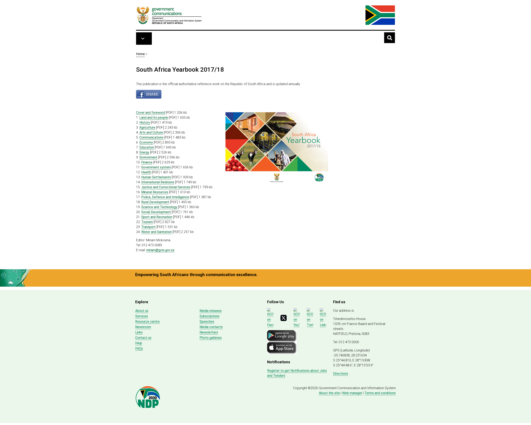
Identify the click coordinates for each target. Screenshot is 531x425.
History (144, 122)
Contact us (143, 338)
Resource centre (147, 322)
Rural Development (155, 202)
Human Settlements (156, 177)
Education (146, 147)
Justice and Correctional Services (165, 187)
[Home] (169, 15)
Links (139, 332)
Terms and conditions (380, 393)
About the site (329, 393)
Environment (148, 157)
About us (141, 311)
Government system (156, 167)
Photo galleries (211, 338)
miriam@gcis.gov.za (160, 250)
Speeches (207, 322)
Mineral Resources (154, 192)
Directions (340, 373)
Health (146, 172)
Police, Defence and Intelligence (165, 197)
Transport (148, 227)
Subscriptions (209, 316)
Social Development (156, 212)
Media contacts (211, 327)
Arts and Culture (151, 132)
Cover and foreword (150, 113)
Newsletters (209, 332)
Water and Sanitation (156, 232)
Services (141, 316)
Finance (146, 162)
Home (140, 54)
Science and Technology (159, 207)
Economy (146, 142)
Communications (151, 137)
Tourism (147, 222)
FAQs (139, 348)
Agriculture (147, 127)
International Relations (157, 182)
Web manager (352, 393)
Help (138, 343)
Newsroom (143, 327)
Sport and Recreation (156, 217)
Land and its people (153, 118)
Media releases (211, 311)
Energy (144, 152)
